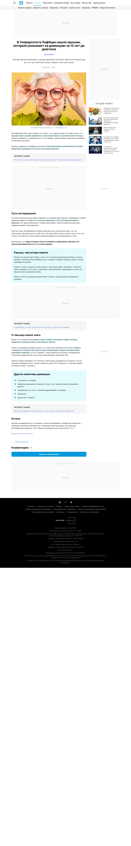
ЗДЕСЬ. (72, 428)
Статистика (60, 512)
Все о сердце (75, 3)
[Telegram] (71, 502)
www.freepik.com (61, 127)
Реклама (59, 506)
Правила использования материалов (38, 509)
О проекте (30, 506)
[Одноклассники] (65, 502)
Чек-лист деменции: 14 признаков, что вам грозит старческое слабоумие (44, 411)
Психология (64, 8)
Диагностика (86, 3)
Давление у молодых (40, 8)
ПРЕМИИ (95, 8)
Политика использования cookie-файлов (92, 509)
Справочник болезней (107, 8)
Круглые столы (74, 8)
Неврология (54, 8)
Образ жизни (47, 3)
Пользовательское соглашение (64, 509)
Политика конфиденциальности (93, 506)
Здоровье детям (99, 3)
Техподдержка (72, 512)
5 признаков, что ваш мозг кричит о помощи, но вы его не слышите (41, 327)
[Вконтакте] (60, 502)
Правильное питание (61, 3)
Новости (29, 3)
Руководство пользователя (89, 512)
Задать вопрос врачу (71, 506)
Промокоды (86, 8)
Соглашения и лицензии (45, 506)
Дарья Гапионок (27, 433)
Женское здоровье (25, 8)
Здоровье (37, 3)
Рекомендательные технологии (43, 512)
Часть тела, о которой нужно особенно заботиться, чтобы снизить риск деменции (47, 160)
